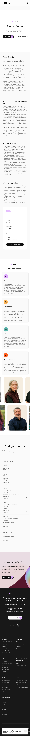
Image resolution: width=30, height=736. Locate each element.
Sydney (3, 712)
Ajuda (17, 663)
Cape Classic (5, 687)
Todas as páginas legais (22, 687)
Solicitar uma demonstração (5, 668)
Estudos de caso (20, 644)
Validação (4, 646)
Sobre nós (4, 661)
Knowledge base (20, 649)
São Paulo (4, 714)
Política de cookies (21, 682)
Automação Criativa (7, 641)
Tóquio (3, 707)
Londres (4, 699)
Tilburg (3, 704)
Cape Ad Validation (6, 685)
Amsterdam (5, 702)
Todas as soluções (6, 652)
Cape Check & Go (6, 682)
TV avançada (5, 644)
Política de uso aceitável (22, 680)
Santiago (4, 709)
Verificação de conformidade (5, 649)
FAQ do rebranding (21, 665)
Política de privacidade (22, 685)
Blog (17, 641)
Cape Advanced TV (6, 680)
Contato (4, 671)
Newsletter (19, 646)
